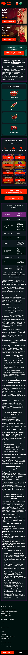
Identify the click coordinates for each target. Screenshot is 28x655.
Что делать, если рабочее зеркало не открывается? (13, 537)
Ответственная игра (6, 613)
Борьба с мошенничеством (8, 636)
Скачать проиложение (6, 624)
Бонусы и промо (5, 625)
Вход (20, 652)
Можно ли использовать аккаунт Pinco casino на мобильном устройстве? (13, 533)
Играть (8, 157)
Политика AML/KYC (6, 615)
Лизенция (3, 634)
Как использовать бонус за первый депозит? (14, 547)
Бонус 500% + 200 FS (14, 198)
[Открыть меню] (25, 3)
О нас (2, 622)
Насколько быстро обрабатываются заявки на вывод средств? (13, 528)
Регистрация (7, 652)
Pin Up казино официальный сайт (14, 191)
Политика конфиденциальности (9, 611)
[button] (25, 648)
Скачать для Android (14, 53)
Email (2, 645)
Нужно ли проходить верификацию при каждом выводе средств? (14, 540)
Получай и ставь (9, 21)
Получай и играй (9, 39)
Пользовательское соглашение (9, 609)
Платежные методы (6, 627)
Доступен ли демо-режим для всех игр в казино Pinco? (13, 544)
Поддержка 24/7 (5, 638)
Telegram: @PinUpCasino (7, 646)
